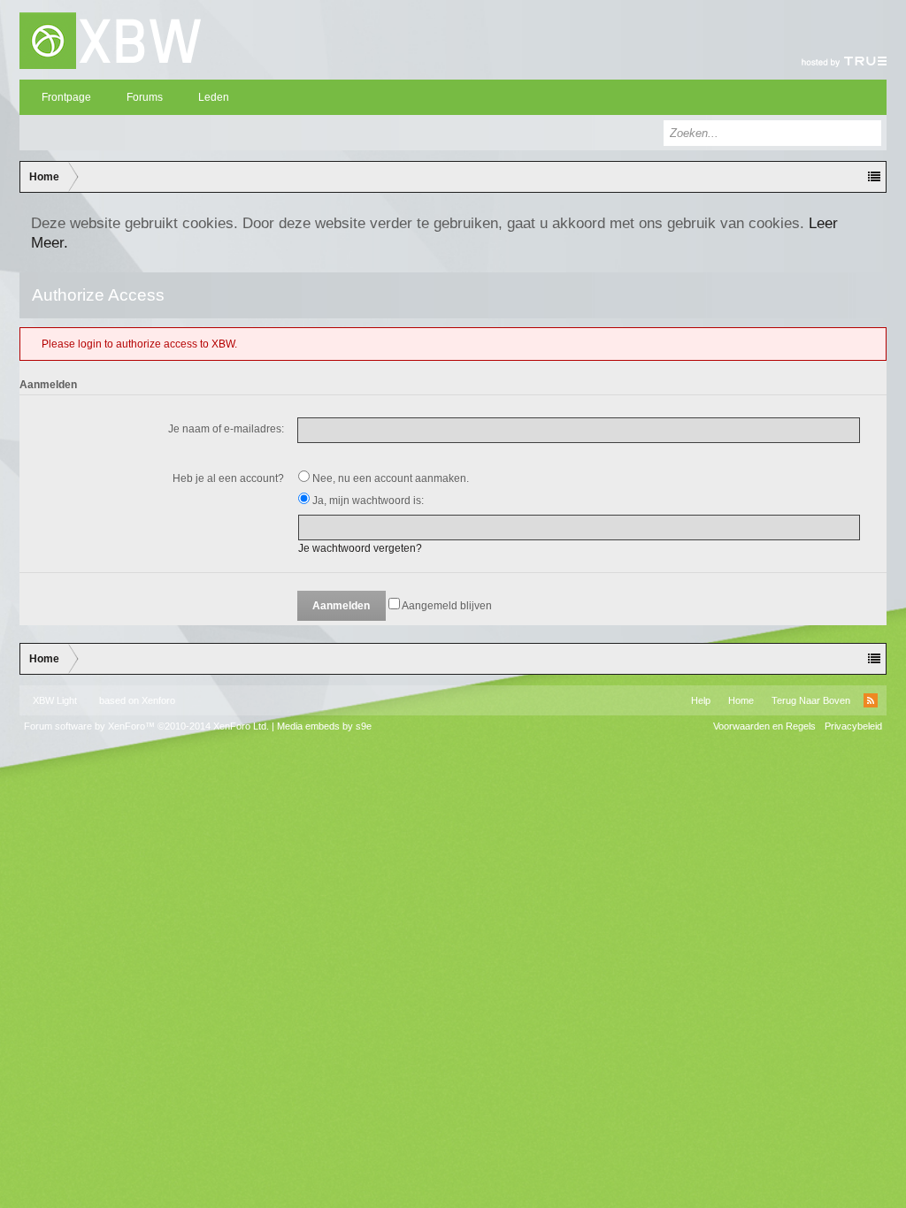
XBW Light (55, 700)
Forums (145, 97)
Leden (213, 97)
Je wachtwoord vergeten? (360, 548)
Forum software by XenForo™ (146, 726)
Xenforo (158, 700)
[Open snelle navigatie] (874, 177)
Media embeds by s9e (324, 726)
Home (741, 700)
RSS (871, 700)
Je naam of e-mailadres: (226, 429)
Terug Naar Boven (811, 700)
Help (700, 700)
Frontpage (66, 97)
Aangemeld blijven (446, 606)
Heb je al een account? (228, 478)
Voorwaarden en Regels (764, 726)
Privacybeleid (853, 726)
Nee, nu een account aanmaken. (389, 478)
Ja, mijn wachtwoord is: (367, 500)
